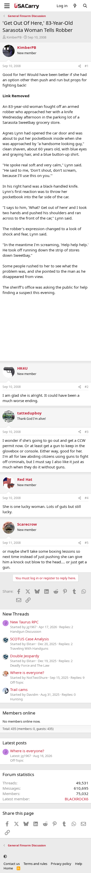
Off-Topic (17, 682)
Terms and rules (35, 863)
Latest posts (15, 743)
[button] (5, 856)
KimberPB (14, 37)
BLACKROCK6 (76, 798)
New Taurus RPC (24, 621)
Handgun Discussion (25, 631)
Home (8, 868)
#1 (86, 66)
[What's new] (75, 5)
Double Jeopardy (24, 655)
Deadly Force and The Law (29, 665)
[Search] (85, 5)
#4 (86, 498)
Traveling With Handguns (29, 648)
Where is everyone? (27, 672)
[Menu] (7, 6)
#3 (86, 432)
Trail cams (19, 689)
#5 (86, 543)
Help (78, 863)
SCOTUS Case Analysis (29, 638)
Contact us (12, 863)
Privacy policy (61, 863)
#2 (86, 387)
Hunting (16, 699)
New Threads (16, 614)
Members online (19, 713)
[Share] (79, 66)
